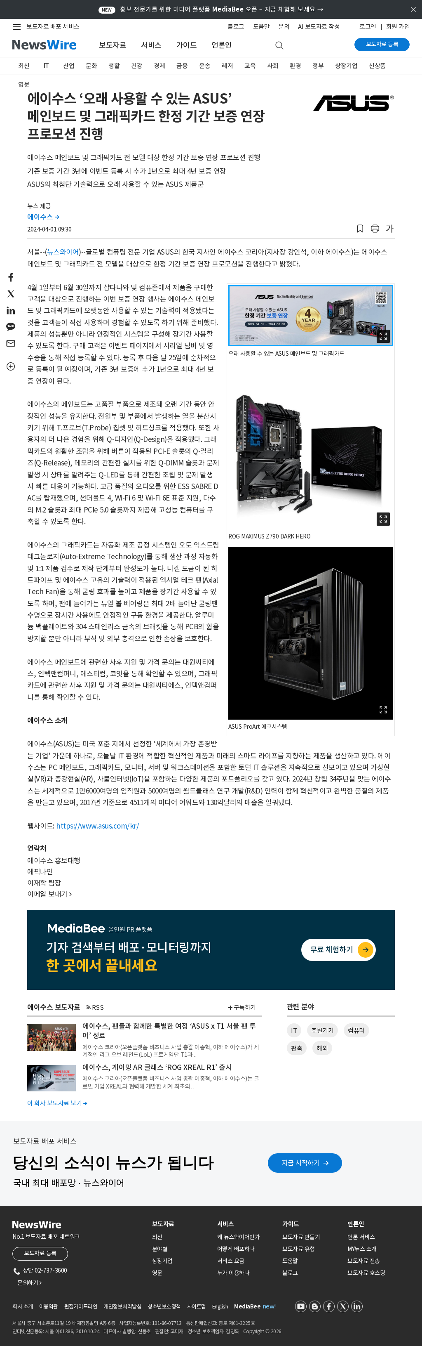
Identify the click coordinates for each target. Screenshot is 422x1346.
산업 (68, 66)
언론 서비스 (361, 1237)
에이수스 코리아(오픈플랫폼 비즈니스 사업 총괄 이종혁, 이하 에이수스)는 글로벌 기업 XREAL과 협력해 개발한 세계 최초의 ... (170, 1082)
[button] (360, 229)
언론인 (221, 45)
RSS (98, 1007)
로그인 (367, 27)
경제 (159, 66)
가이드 (186, 45)
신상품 (377, 66)
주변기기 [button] (322, 1030)
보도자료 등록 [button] (40, 1253)
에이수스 (43, 217)
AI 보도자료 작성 (319, 27)
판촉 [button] (296, 1048)
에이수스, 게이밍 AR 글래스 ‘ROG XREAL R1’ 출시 (157, 1067)
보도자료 (112, 45)
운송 (204, 66)
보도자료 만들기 (301, 1237)
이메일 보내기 (49, 894)
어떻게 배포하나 (236, 1249)
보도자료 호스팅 (366, 1273)
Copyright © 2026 (262, 1331)
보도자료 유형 (298, 1249)
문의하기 (29, 1283)
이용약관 (48, 1306)
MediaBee (247, 1306)
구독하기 (245, 1007)
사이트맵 (196, 1306)
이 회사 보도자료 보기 (57, 1103)
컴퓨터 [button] (356, 1030)
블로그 (235, 27)
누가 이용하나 (233, 1273)
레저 (227, 66)
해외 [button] (322, 1048)
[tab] (181, 1224)
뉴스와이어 (63, 252)
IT (46, 66)
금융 (182, 66)
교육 (250, 66)
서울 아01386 (59, 1331)
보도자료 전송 (363, 1261)
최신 (23, 66)
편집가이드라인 (81, 1306)
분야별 (160, 1249)
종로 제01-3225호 (236, 1323)
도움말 (261, 27)
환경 (295, 66)
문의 (283, 27)
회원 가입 (398, 27)
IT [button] (294, 1030)
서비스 (151, 45)
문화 (91, 66)
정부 (318, 66)
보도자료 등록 (382, 44)
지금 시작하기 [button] (301, 1163)
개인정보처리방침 (122, 1306)
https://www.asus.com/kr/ (97, 826)
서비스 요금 (230, 1261)
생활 (114, 66)
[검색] (279, 46)
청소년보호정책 (164, 1306)
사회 (272, 66)
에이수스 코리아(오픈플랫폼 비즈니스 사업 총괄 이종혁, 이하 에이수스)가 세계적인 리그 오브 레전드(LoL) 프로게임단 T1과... (170, 1051)
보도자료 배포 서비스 (53, 27)
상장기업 (346, 66)
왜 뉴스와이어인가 (238, 1237)
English (220, 1306)
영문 (23, 84)
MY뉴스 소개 (362, 1249)
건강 (136, 66)
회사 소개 (22, 1306)
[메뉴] (18, 27)
